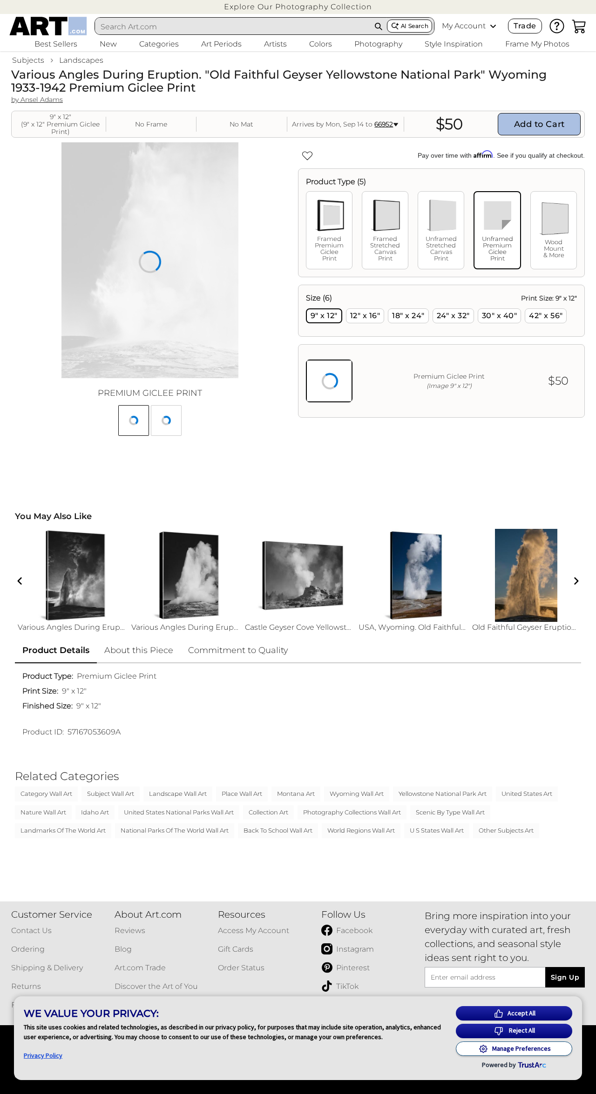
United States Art (526, 793)
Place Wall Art (242, 793)
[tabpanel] (441, 351)
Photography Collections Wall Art (352, 812)
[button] (298, 6)
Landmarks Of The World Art (63, 830)
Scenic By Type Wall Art (450, 812)
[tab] (329, 230)
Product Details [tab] (55, 650)
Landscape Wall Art (178, 793)
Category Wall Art (46, 793)
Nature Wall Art (43, 812)
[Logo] (48, 26)
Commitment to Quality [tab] (238, 650)
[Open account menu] (493, 26)
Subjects (28, 60)
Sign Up (565, 977)
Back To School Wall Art (278, 830)
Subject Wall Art (110, 793)
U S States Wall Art (437, 830)
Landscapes (81, 60)
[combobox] (233, 26)
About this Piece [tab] (138, 650)
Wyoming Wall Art (357, 793)
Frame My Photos (537, 44)
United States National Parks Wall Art (179, 812)
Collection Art (268, 812)
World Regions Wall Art (361, 830)
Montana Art (296, 793)
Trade (525, 25)
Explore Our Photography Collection (298, 6)
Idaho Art (95, 812)
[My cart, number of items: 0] (579, 26)
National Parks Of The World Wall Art (175, 830)
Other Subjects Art (506, 830)
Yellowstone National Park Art (443, 793)
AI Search (414, 25)
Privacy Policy (43, 1055)
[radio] (324, 315)
